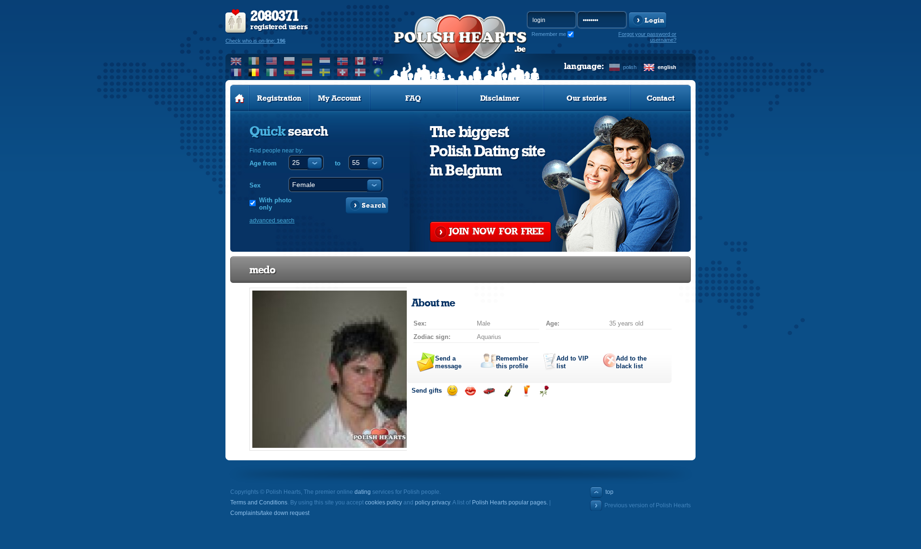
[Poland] (289, 61)
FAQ (413, 98)
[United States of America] (272, 61)
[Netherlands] (325, 61)
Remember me (548, 34)
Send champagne (507, 391)
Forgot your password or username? (647, 37)
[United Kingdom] (236, 61)
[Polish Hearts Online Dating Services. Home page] (239, 98)
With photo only (275, 204)
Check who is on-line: (255, 41)
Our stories (587, 98)
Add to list (572, 362)
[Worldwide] (378, 72)
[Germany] (307, 61)
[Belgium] (254, 72)
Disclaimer (500, 98)
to (338, 163)
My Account (339, 98)
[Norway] (343, 61)
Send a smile (452, 391)
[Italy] (272, 72)
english (667, 67)
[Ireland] (254, 61)
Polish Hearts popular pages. (510, 502)
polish (630, 67)
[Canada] (360, 61)
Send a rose (544, 391)
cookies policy (383, 502)
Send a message (448, 362)
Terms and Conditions (258, 502)
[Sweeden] (325, 72)
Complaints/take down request (269, 513)
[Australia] (378, 61)
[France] (236, 72)
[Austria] (307, 72)
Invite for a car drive (489, 391)
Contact (660, 98)
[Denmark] (360, 72)
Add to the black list (631, 362)
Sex (254, 185)
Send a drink (525, 391)
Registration (279, 98)
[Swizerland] (343, 72)
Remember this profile (512, 362)
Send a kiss (470, 391)
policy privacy (432, 502)
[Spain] (289, 72)
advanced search (272, 220)
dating (362, 492)
